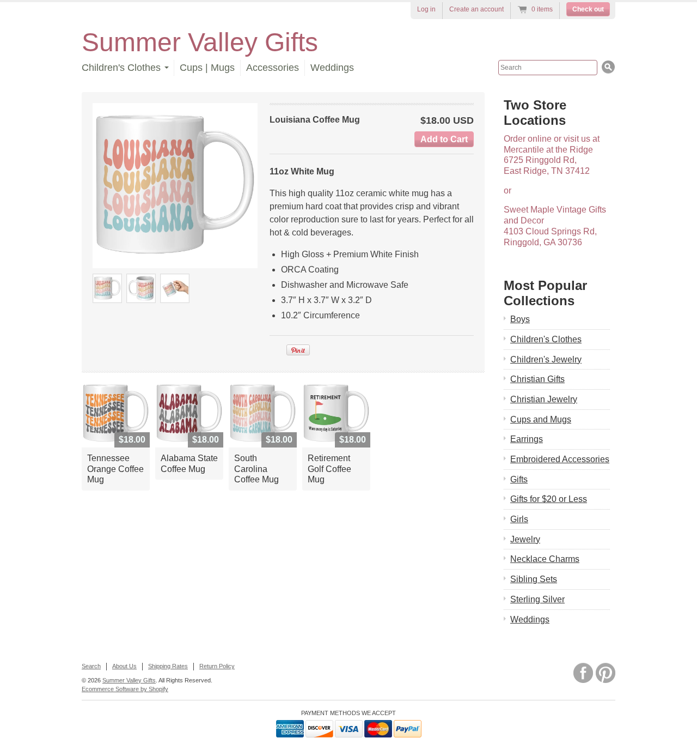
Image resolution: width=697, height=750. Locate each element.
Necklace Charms (544, 559)
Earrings (526, 439)
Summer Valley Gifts (200, 42)
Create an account (476, 9)
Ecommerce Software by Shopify (125, 689)
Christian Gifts (537, 379)
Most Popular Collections (545, 293)
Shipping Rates (168, 666)
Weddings (332, 67)
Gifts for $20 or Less (548, 499)
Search (91, 666)
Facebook (583, 673)
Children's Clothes (546, 339)
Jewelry (525, 539)
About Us (124, 666)
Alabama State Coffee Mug (189, 463)
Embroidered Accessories (559, 459)
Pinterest (605, 673)
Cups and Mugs (540, 419)
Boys (520, 319)
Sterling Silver (537, 599)
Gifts (519, 479)
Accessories (272, 67)
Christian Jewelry (543, 399)
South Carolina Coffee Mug (256, 468)
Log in (426, 9)
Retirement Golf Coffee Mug (329, 468)
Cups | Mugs (207, 67)
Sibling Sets (533, 579)
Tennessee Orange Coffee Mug (115, 468)
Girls (519, 519)
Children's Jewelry (546, 359)
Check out (588, 9)
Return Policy (217, 666)
